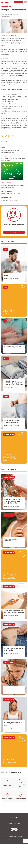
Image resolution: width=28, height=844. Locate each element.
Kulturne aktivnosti (6, 156)
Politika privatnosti (10, 839)
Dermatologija (6, 6)
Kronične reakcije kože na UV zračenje (10, 200)
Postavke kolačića (18, 839)
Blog (19, 823)
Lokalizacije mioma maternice (8, 144)
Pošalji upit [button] (14, 232)
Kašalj (5, 249)
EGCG (3, 148)
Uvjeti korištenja (18, 836)
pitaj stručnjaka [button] (18, 2)
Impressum (12, 836)
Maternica (4, 141)
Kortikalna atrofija (9, 434)
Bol (5, 321)
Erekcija (6, 396)
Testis (5, 287)
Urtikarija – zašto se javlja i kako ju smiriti (10, 193)
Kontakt (7, 836)
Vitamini (6, 359)
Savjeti (15, 823)
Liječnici (10, 823)
